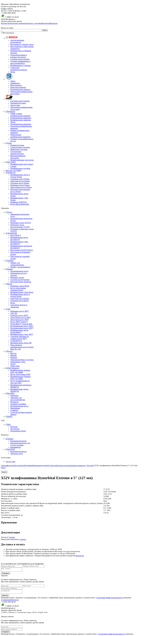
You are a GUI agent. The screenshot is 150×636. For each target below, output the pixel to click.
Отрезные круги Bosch (19, 301)
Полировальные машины (20, 89)
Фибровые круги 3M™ (19, 311)
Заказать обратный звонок (11, 21)
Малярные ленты (17, 277)
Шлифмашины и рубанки (20, 65)
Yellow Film (14, 366)
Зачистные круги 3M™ (19, 320)
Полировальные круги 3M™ (21, 326)
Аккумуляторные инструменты (17, 41)
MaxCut (13, 353)
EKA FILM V (15, 235)
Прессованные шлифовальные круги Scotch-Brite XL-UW (22, 347)
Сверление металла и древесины (18, 306)
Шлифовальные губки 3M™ (21, 334)
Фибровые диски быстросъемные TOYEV (20, 226)
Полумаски (14, 429)
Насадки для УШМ (13, 170)
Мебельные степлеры (18, 149)
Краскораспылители (18, 441)
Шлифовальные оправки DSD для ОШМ (20, 371)
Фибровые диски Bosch (19, 286)
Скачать (12, 537)
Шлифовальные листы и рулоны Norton (20, 176)
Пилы (12, 72)
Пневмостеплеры (17, 145)
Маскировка (15, 408)
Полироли (14, 402)
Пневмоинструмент (18, 103)
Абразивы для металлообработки (17, 399)
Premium (13, 358)
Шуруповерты (16, 85)
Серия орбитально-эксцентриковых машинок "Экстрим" (71, 465)
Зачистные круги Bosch (19, 299)
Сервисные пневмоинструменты (18, 69)
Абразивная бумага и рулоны (22, 360)
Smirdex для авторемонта (20, 267)
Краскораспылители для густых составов (20, 444)
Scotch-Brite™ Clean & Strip (21, 324)
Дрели (12, 81)
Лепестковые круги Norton (21, 187)
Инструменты (19, 465)
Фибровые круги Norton (20, 185)
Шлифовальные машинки (20, 120)
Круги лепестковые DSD (20, 374)
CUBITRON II (16, 341)
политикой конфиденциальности (109, 598)
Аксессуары (15, 105)
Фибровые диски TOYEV (20, 223)
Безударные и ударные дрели (21, 44)
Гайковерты (15, 83)
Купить (4, 472)
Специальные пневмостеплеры (17, 153)
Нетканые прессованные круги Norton (20, 190)
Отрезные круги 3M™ (19, 315)
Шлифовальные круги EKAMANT (19, 238)
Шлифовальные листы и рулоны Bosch (20, 295)
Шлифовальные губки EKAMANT (19, 243)
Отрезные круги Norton (19, 183)
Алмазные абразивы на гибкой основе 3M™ (19, 338)
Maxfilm (13, 355)
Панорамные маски (18, 431)
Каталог (10, 465)
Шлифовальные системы (20, 168)
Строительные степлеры (20, 147)
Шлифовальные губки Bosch (21, 292)
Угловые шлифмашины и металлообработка (20, 62)
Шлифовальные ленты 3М (20, 343)
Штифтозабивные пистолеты (22, 160)
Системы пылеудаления (19, 59)
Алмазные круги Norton (19, 179)
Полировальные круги (19, 271)
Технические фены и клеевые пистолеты (18, 56)
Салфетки (14, 410)
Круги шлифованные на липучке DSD (20, 382)
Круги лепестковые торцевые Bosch (18, 289)
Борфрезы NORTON (18, 202)
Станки (13, 166)
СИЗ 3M (13, 313)
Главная (4, 465)
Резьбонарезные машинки (20, 118)
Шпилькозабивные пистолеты (17, 157)
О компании (6, 600)
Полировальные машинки (20, 124)
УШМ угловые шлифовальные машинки (20, 115)
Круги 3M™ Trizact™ (19, 322)
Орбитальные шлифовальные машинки (20, 136)
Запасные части (16, 454)
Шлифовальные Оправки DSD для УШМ (20, 378)
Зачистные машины (18, 87)
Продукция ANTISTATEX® (21, 250)
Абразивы (14, 395)
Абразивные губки (17, 362)
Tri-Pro (13, 364)
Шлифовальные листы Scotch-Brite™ (19, 331)
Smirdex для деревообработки (17, 264)
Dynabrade (29, 465)
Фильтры (14, 427)
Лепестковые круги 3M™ (20, 318)
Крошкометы (15, 447)
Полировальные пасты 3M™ (21, 328)
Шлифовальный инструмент (21, 164)
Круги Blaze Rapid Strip (19, 204)
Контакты (80, 556)
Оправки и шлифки (18, 404)
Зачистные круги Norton (20, 181)
